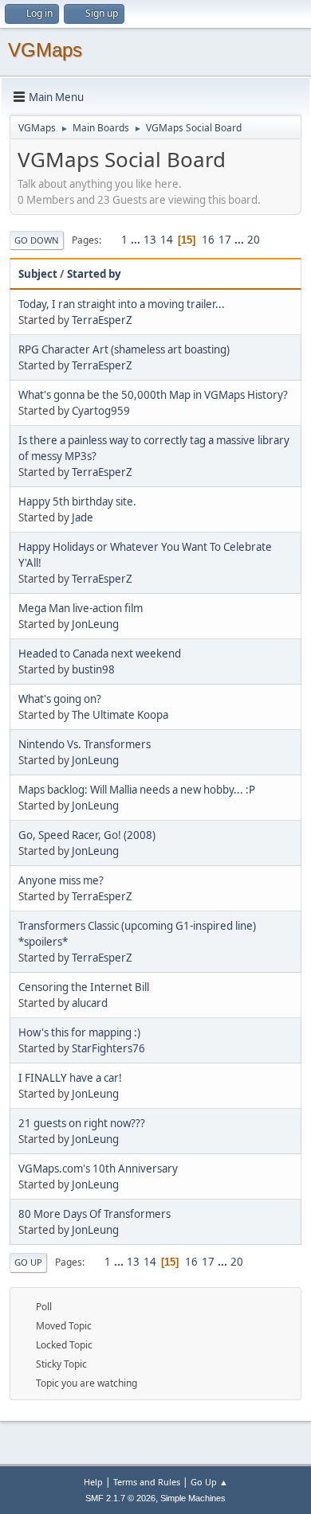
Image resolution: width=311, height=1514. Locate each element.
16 (208, 239)
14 (166, 239)
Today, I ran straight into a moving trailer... (121, 304)
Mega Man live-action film (80, 608)
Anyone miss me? (61, 880)
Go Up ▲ (209, 1482)
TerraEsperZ (102, 320)
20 (253, 239)
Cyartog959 (101, 411)
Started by (94, 274)
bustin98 (93, 669)
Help (93, 1482)
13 (150, 239)
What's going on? (59, 699)
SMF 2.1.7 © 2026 (120, 1498)
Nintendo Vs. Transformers (84, 744)
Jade (82, 517)
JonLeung (95, 624)
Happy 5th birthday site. (77, 501)
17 (224, 239)
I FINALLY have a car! (70, 1078)
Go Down (36, 240)
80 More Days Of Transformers (94, 1214)
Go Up (28, 1262)
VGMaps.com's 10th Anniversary (98, 1168)
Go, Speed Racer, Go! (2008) (87, 835)
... (137, 239)
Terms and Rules (146, 1482)
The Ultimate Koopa (120, 715)
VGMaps (45, 49)
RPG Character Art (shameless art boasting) (124, 349)
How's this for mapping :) (79, 1032)
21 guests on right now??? (81, 1123)
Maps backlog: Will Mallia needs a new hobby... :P (136, 789)
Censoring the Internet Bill (83, 987)
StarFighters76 (108, 1048)
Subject (37, 274)
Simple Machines (193, 1498)
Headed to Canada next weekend (99, 653)
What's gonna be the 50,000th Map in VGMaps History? (153, 395)
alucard (90, 1003)
